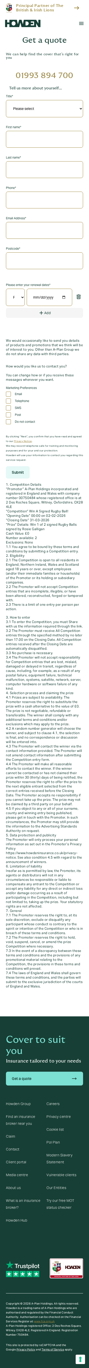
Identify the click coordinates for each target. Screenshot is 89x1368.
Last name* (13, 157)
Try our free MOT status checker (60, 1204)
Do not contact (25, 421)
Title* (9, 96)
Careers (53, 1104)
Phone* (11, 188)
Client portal (16, 1162)
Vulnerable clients (61, 1175)
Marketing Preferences (21, 388)
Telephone (22, 401)
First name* (13, 127)
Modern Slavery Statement (59, 1158)
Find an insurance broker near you (20, 1120)
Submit (18, 472)
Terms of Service (53, 1349)
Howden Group (18, 1104)
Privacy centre (58, 1116)
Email (18, 394)
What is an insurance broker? (23, 1204)
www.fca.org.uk (44, 1321)
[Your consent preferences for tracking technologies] (80, 1359)
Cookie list (55, 1129)
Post (18, 415)
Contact (13, 1149)
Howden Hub (16, 1220)
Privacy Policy (26, 1349)
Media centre (17, 1175)
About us (13, 1188)
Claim (10, 1136)
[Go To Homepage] (23, 23)
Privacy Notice (23, 441)
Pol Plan (53, 1142)
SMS (18, 408)
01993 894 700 (44, 76)
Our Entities (56, 1188)
